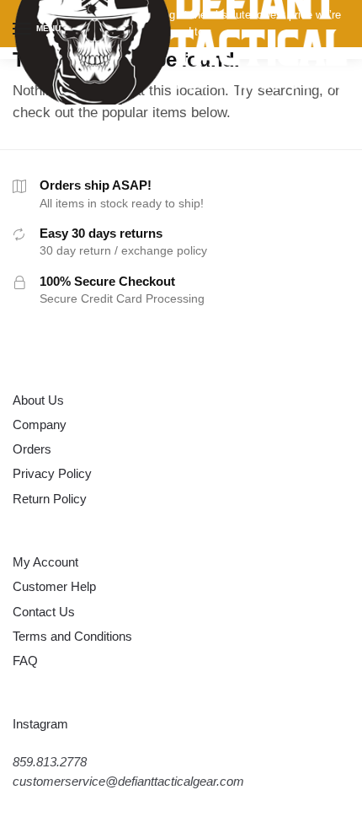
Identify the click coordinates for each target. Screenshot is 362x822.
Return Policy (50, 499)
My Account (45, 562)
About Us (38, 400)
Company (40, 424)
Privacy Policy (52, 473)
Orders (32, 449)
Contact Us (44, 611)
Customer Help (54, 586)
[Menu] (23, 29)
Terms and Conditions (72, 636)
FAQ (25, 660)
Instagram (40, 724)
